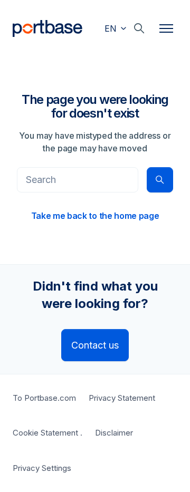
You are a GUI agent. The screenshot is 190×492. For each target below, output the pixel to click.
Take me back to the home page (95, 215)
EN (111, 28)
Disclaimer (114, 433)
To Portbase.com (44, 398)
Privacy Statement (122, 398)
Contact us (95, 345)
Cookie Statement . (47, 433)
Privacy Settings (42, 468)
